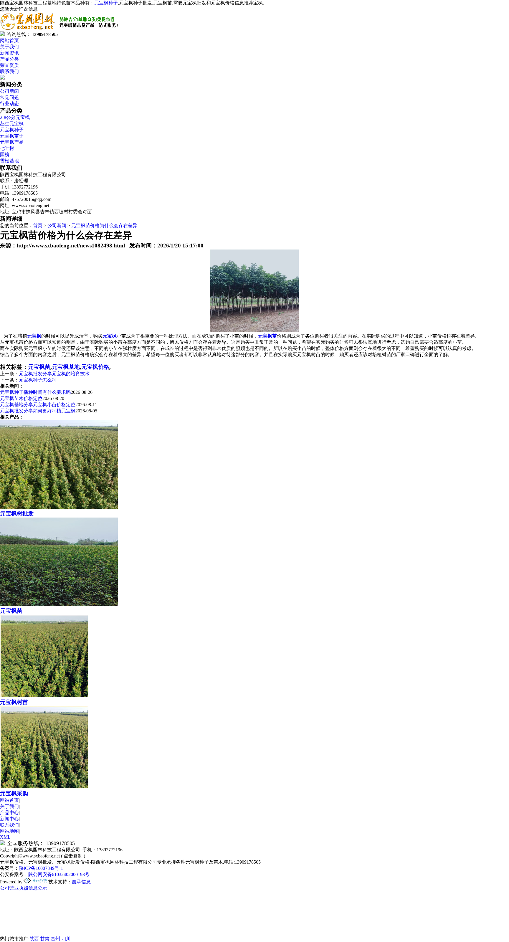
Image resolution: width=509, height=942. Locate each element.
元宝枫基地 (66, 367)
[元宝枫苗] (59, 604)
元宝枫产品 (12, 142)
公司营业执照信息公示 (23, 887)
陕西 (34, 938)
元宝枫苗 (39, 367)
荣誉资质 (9, 65)
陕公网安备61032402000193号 (59, 874)
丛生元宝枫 (12, 123)
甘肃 (44, 938)
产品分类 (9, 59)
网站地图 (9, 831)
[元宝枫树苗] (44, 695)
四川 (66, 938)
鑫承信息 (81, 881)
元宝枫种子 (106, 2)
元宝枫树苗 (14, 702)
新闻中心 (9, 818)
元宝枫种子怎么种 (38, 379)
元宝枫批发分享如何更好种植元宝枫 (37, 410)
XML (5, 836)
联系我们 (9, 71)
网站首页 (9, 40)
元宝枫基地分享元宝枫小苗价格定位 (37, 404)
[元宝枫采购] (44, 786)
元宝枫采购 (14, 793)
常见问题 (9, 97)
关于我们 (9, 46)
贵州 (55, 938)
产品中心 (9, 812)
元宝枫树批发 (17, 513)
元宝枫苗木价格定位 (21, 398)
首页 (37, 225)
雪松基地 (9, 160)
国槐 (4, 154)
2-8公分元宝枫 (15, 117)
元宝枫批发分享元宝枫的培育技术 (54, 373)
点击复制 (73, 855)
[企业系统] (36, 881)
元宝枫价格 (95, 367)
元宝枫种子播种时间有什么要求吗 (35, 392)
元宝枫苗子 (12, 135)
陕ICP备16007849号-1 (41, 868)
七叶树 (7, 148)
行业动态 (9, 103)
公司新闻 (9, 91)
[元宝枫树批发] (59, 507)
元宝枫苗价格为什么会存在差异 (104, 225)
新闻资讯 (9, 52)
